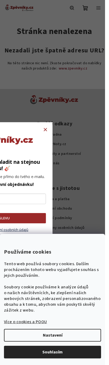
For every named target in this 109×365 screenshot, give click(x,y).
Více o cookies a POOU (25, 322)
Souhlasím (52, 352)
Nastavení (52, 335)
